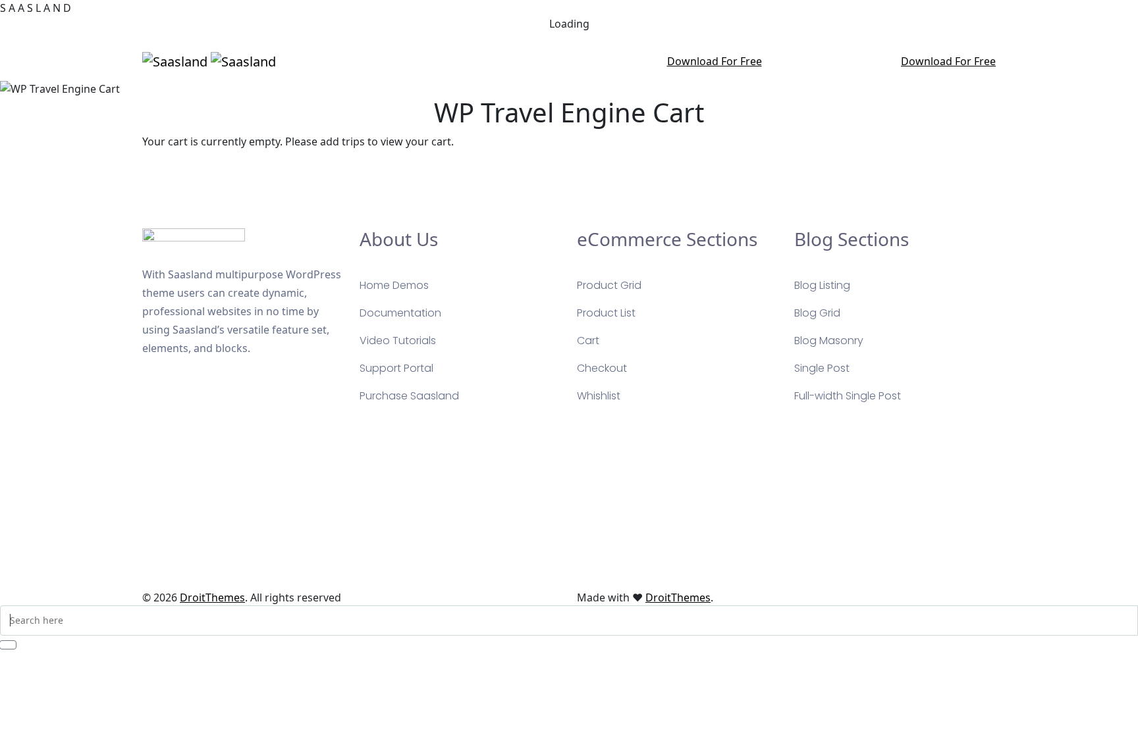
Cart (588, 340)
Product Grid (609, 285)
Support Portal (396, 368)
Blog (558, 61)
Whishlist (598, 395)
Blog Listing (822, 285)
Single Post (822, 368)
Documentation (400, 312)
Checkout (602, 368)
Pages (466, 61)
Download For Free (714, 61)
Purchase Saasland (409, 395)
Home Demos (394, 285)
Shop (592, 61)
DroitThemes (212, 597)
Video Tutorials (398, 340)
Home (425, 61)
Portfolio (514, 61)
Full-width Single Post (847, 395)
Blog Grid (817, 312)
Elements (639, 61)
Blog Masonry (828, 340)
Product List (606, 312)
